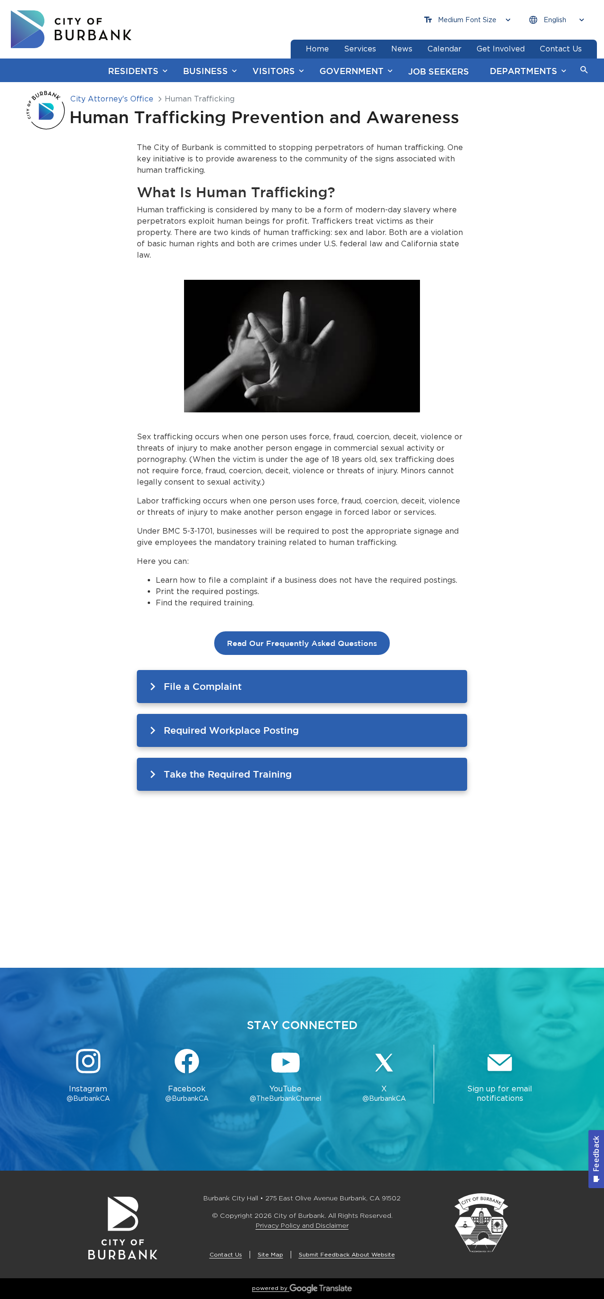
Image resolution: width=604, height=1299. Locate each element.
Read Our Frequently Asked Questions (302, 643)
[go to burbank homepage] (71, 29)
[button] (584, 70)
